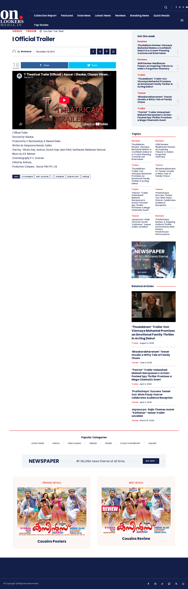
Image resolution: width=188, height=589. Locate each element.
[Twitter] (183, 7)
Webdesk (26, 51)
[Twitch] (169, 584)
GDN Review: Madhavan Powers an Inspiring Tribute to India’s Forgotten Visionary (155, 66)
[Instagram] (180, 7)
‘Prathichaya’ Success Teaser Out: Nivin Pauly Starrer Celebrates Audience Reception (165, 199)
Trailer (31, 31)
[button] (165, 7)
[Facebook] (176, 7)
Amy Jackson (42, 177)
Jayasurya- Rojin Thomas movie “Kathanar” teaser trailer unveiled (141, 223)
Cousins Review (136, 539)
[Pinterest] (107, 51)
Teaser (141, 93)
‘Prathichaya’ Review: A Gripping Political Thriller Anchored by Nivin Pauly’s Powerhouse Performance (165, 227)
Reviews (142, 41)
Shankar (60, 177)
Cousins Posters (51, 541)
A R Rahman (27, 177)
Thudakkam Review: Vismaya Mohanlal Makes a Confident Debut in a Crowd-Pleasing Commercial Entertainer (154, 49)
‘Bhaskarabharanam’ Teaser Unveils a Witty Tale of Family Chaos (154, 99)
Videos (17, 31)
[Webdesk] (14, 51)
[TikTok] (162, 584)
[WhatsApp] (113, 51)
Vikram (85, 177)
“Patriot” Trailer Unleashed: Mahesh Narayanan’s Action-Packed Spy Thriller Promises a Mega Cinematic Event (154, 116)
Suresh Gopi (73, 177)
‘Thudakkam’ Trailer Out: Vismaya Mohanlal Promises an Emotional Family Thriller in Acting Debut (155, 82)
